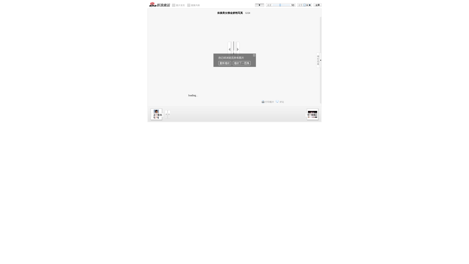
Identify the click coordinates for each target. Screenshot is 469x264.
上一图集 (157, 115)
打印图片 (269, 102)
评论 (282, 102)
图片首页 (180, 5)
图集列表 (195, 5)
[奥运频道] (163, 4)
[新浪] (153, 4)
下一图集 (311, 115)
